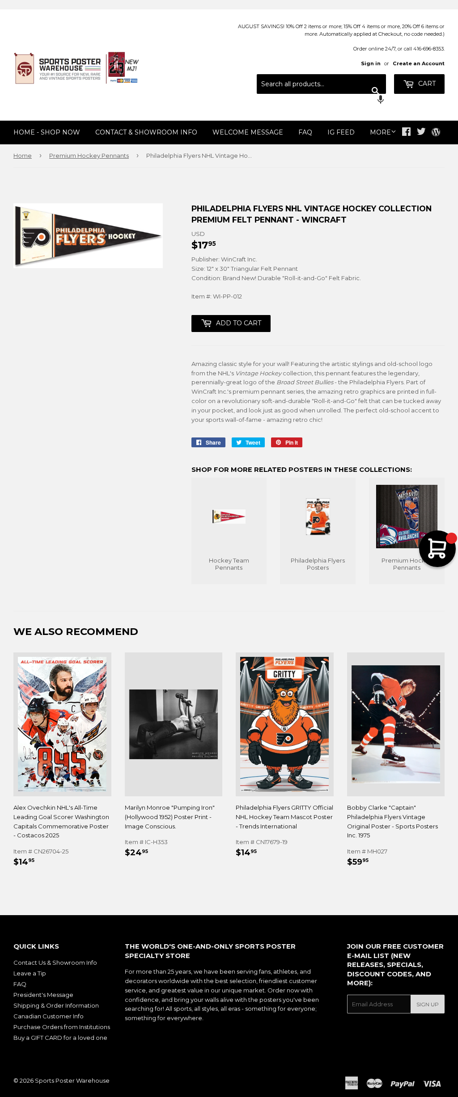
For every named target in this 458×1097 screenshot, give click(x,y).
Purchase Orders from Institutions (61, 1026)
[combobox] (321, 84)
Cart (426, 84)
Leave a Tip (29, 973)
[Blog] (436, 132)
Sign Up (427, 1004)
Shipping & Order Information (56, 1005)
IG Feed (341, 132)
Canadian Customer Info (48, 1016)
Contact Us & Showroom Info (55, 962)
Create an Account (419, 63)
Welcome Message (247, 132)
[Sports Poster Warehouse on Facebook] (406, 132)
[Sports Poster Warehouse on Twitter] (421, 132)
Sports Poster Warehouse (72, 1080)
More (380, 132)
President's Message (43, 994)
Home (22, 155)
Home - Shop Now (46, 132)
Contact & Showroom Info (146, 132)
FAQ (305, 132)
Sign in (371, 63)
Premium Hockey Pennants (89, 155)
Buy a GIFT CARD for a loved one (60, 1037)
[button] (321, 100)
